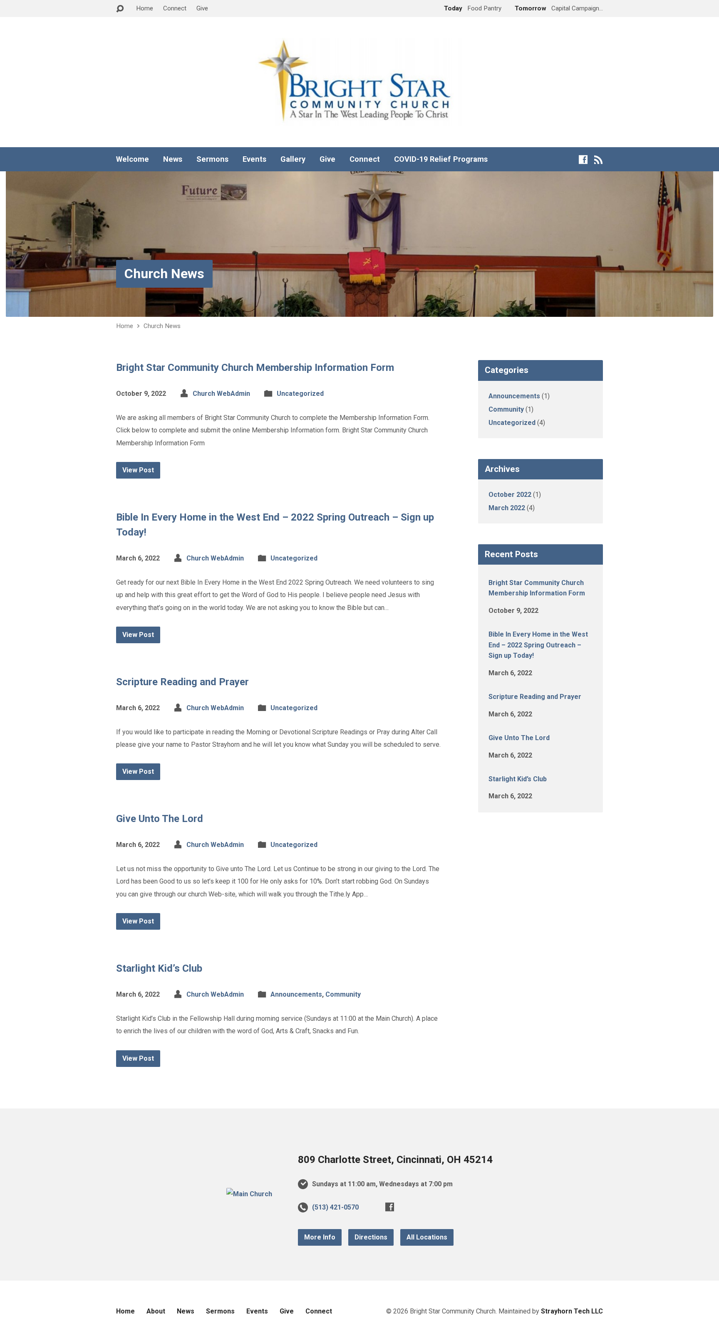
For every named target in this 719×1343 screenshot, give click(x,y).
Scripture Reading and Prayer (182, 682)
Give (202, 8)
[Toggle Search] (120, 9)
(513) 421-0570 (335, 1207)
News (172, 159)
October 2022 (509, 495)
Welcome (132, 159)
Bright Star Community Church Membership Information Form (255, 367)
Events (254, 159)
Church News (164, 273)
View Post (138, 470)
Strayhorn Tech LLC (572, 1311)
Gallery (292, 159)
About (155, 1311)
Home (144, 8)
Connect (174, 8)
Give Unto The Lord (159, 819)
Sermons (212, 159)
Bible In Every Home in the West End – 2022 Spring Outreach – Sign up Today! (538, 644)
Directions (371, 1237)
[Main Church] (249, 1194)
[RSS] (598, 159)
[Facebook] (583, 159)
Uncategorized (300, 393)
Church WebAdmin (221, 393)
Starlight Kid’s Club (159, 968)
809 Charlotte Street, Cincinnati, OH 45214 (395, 1159)
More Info (319, 1237)
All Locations (427, 1237)
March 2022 (506, 508)
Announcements (296, 994)
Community (343, 994)
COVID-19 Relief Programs (441, 159)
